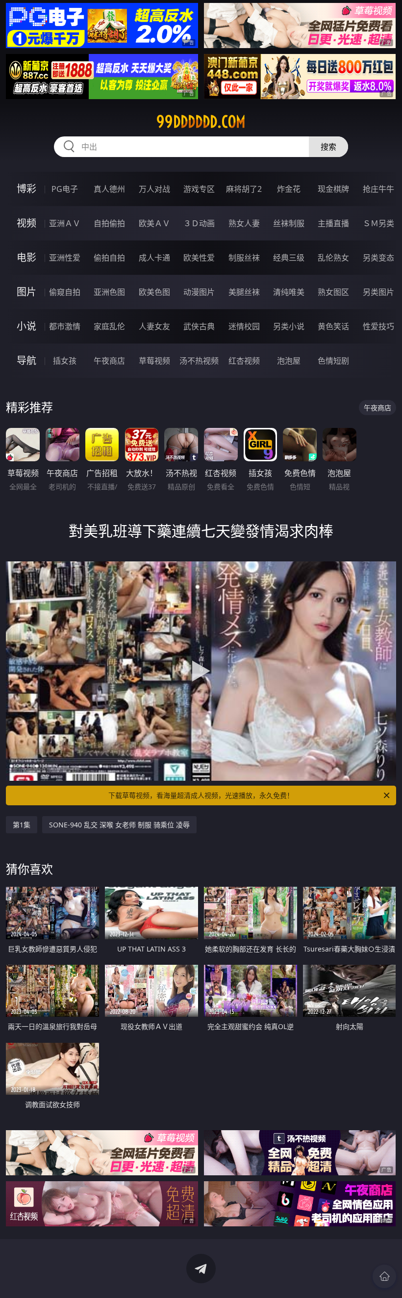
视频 (26, 223)
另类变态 (378, 257)
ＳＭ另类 (378, 223)
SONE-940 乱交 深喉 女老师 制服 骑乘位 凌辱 (119, 824)
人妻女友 (154, 326)
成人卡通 (154, 257)
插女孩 (64, 360)
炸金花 (289, 189)
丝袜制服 (288, 223)
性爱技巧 (378, 326)
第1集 (21, 824)
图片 (26, 291)
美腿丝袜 (244, 292)
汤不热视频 (199, 360)
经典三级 (288, 257)
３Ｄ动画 (199, 223)
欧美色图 (154, 292)
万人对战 (154, 189)
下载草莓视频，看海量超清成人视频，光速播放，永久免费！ (201, 795)
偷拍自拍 (109, 257)
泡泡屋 (289, 360)
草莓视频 (154, 360)
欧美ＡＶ (154, 223)
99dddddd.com (201, 122)
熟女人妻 (244, 223)
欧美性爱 (199, 257)
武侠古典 (199, 326)
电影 (26, 257)
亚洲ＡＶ (64, 223)
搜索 (328, 146)
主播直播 (333, 223)
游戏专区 (199, 189)
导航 (26, 360)
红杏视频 (244, 360)
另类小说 (288, 326)
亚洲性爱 (64, 257)
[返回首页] (384, 1276)
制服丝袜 (244, 257)
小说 (26, 326)
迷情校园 (244, 326)
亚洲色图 (109, 292)
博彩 (26, 188)
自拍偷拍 (109, 223)
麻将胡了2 (244, 189)
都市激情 (64, 326)
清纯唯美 (288, 292)
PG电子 (64, 189)
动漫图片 (199, 292)
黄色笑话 (333, 326)
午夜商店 (109, 360)
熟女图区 (333, 292)
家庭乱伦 (109, 326)
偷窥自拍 (64, 292)
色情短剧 (333, 360)
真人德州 (109, 189)
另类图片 (378, 292)
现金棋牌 (333, 189)
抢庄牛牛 (378, 189)
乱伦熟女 (333, 257)
